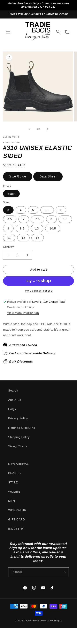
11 (9, 237)
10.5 (52, 228)
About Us (14, 399)
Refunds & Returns (21, 427)
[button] (8, 31)
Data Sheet (47, 176)
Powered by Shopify (51, 620)
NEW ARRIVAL (18, 463)
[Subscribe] (64, 572)
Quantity (8, 246)
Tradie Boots (31, 620)
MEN (11, 501)
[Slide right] (47, 129)
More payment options (38, 290)
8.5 (65, 219)
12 (23, 237)
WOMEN (14, 491)
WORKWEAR (17, 510)
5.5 (47, 210)
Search (13, 390)
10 (37, 228)
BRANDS (14, 473)
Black (11, 193)
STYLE (13, 482)
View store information (23, 312)
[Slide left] (29, 129)
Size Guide (17, 176)
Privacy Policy (18, 418)
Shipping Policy (19, 437)
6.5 (9, 219)
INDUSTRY (16, 528)
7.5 (37, 219)
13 (37, 237)
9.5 (22, 228)
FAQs (12, 409)
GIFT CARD (16, 519)
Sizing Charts (17, 446)
